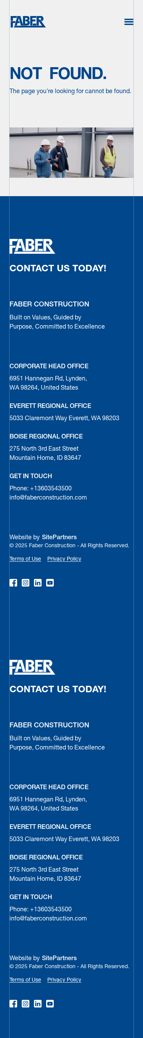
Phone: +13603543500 (41, 489)
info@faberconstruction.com (48, 498)
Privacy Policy (64, 559)
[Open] (128, 21)
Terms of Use (25, 559)
